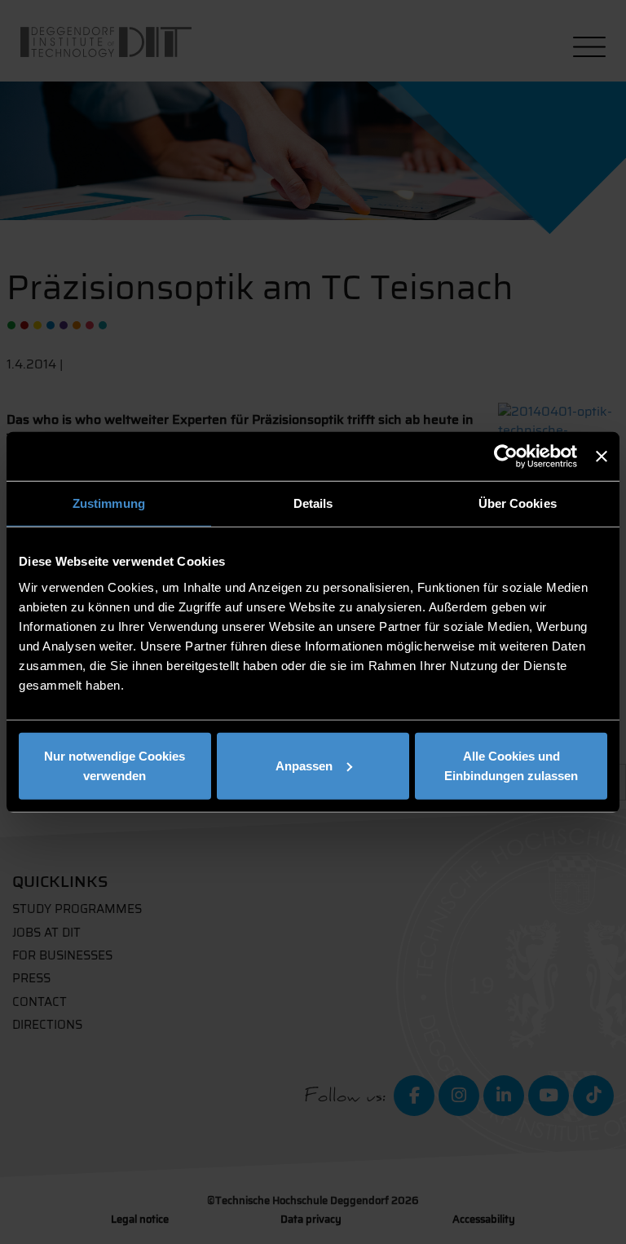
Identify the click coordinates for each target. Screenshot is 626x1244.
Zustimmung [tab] (109, 503)
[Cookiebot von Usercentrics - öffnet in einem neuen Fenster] (505, 456)
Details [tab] (313, 503)
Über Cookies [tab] (517, 503)
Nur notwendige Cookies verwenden (114, 765)
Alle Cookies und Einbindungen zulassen (511, 765)
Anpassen (304, 765)
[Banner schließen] (601, 456)
